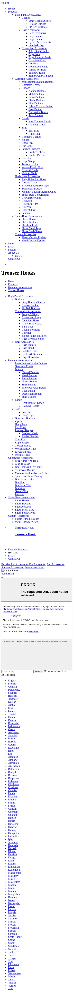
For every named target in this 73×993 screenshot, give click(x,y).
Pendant (26, 213)
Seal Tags (34, 130)
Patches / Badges (31, 148)
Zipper (25, 139)
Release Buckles (37, 23)
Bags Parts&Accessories (28, 14)
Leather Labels (36, 152)
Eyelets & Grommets (40, 42)
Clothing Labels (37, 124)
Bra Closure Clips (31, 197)
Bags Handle (35, 39)
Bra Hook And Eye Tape (35, 185)
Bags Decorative (37, 33)
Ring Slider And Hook (34, 179)
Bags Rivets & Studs (40, 57)
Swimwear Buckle (32, 188)
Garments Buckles (31, 136)
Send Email (7, 573)
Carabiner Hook (37, 60)
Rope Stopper (29, 161)
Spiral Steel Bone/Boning (35, 194)
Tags (24, 127)
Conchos (33, 63)
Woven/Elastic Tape (32, 167)
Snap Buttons (36, 115)
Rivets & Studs (30, 170)
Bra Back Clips (30, 203)
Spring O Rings (37, 72)
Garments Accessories (27, 78)
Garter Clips (28, 209)
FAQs (11, 246)
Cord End (27, 158)
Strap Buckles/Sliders (40, 20)
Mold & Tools (29, 173)
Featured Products (18, 549)
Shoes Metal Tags (31, 228)
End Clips (27, 145)
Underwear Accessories (27, 176)
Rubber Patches (37, 155)
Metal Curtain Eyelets (33, 240)
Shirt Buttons (36, 103)
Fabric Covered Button (41, 106)
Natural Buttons (37, 91)
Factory (12, 249)
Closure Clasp (29, 182)
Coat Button (35, 109)
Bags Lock (34, 54)
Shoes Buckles (30, 222)
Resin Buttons (36, 97)
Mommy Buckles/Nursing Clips (39, 191)
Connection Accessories (34, 48)
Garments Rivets (31, 84)
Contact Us (14, 258)
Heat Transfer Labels (40, 121)
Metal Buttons (36, 94)
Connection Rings (38, 66)
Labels (25, 118)
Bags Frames (35, 36)
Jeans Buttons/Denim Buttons (37, 81)
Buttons (26, 87)
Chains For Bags (38, 69)
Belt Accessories (55, 564)
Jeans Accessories (34, 567)
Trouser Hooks (30, 164)
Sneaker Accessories (12, 567)
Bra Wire (26, 206)
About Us (13, 252)
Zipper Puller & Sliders (41, 75)
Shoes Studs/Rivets (32, 231)
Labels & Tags (36, 45)
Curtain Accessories (25, 234)
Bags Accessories (31, 29)
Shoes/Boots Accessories (28, 216)
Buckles (26, 17)
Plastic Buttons (36, 100)
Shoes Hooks (29, 219)
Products (12, 11)
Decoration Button (38, 112)
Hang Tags (34, 133)
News (11, 243)
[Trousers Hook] (24, 527)
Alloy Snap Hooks (39, 51)
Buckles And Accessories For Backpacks (23, 564)
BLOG (19, 255)
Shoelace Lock (30, 225)
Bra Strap (27, 200)
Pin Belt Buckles (38, 26)
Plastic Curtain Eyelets (34, 237)
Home (11, 8)
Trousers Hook (25, 534)
